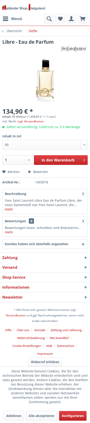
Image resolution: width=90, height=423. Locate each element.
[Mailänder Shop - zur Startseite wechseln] (23, 8)
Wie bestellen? (59, 338)
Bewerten (40, 172)
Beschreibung (15, 193)
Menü (16, 18)
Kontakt (39, 330)
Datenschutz (65, 346)
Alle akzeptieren (41, 416)
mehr (9, 209)
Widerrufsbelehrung (31, 338)
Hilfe (8, 330)
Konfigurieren (73, 416)
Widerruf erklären (45, 362)
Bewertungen (15, 221)
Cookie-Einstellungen (26, 346)
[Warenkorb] (82, 18)
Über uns (23, 330)
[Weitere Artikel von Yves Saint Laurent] (74, 49)
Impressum (45, 354)
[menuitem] (12, 18)
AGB (49, 346)
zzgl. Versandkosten (31, 121)
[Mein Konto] (71, 18)
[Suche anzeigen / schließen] (48, 18)
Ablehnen (13, 416)
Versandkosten (16, 315)
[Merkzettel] (60, 18)
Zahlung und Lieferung (66, 330)
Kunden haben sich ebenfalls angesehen (36, 244)
